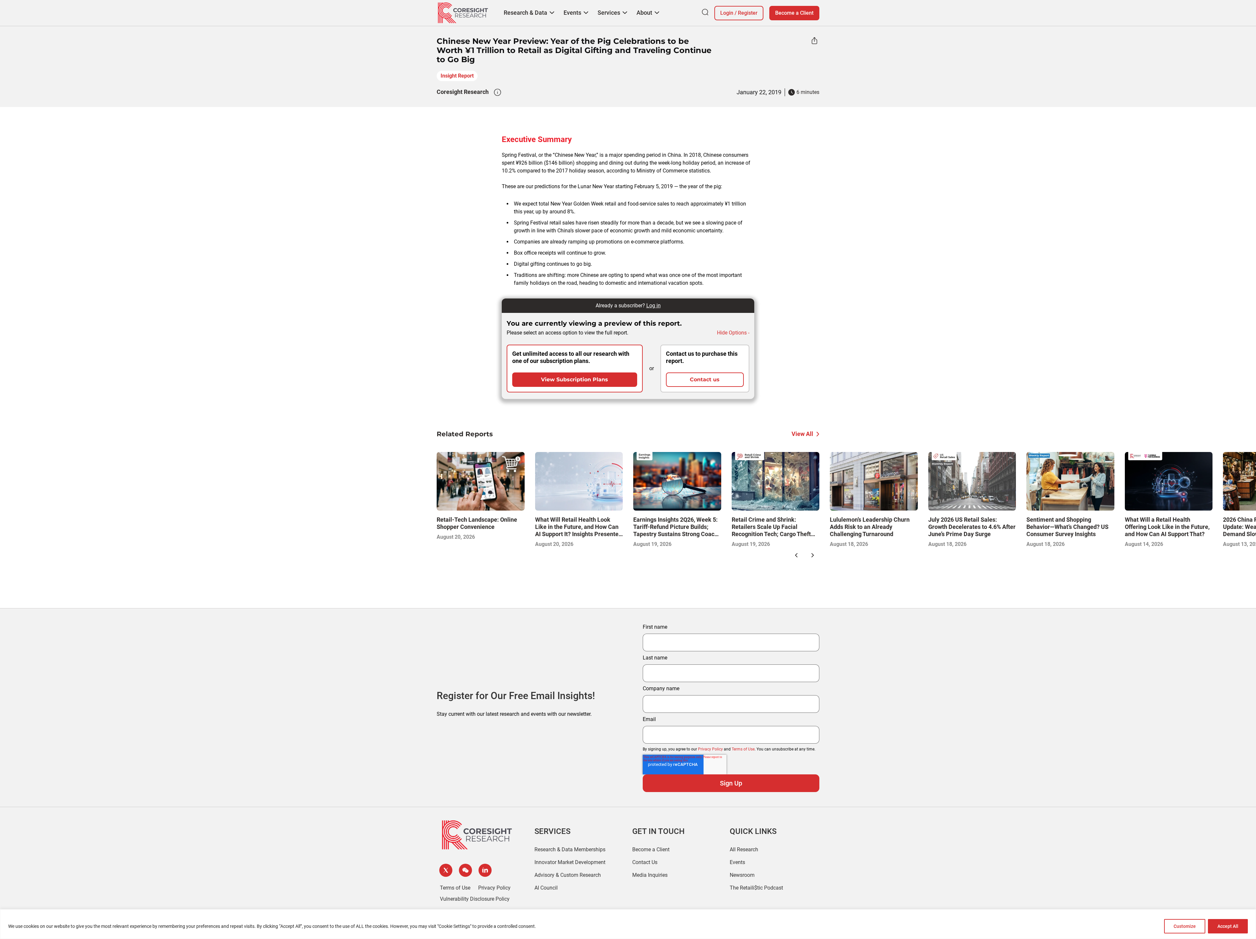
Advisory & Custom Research (567, 875)
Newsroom (742, 875)
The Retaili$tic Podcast (756, 888)
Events (737, 862)
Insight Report (457, 76)
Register (748, 13)
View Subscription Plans (574, 379)
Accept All (1227, 926)
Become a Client (794, 13)
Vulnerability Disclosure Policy (475, 899)
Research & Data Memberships (569, 849)
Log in (653, 305)
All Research (744, 849)
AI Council (546, 888)
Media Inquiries (650, 875)
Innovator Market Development (569, 862)
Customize (1185, 926)
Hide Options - (733, 333)
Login (726, 13)
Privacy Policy (710, 749)
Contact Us (644, 862)
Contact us (705, 379)
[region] (628, 924)
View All (802, 433)
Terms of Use (743, 749)
